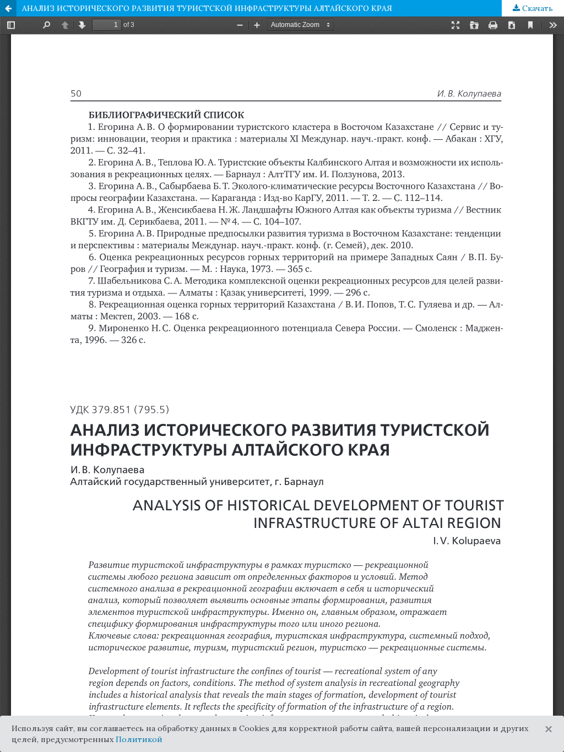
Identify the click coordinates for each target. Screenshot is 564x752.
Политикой (139, 739)
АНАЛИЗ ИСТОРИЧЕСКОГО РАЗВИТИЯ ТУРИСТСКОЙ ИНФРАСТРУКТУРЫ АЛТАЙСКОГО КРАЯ (207, 8)
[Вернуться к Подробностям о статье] (8, 8)
